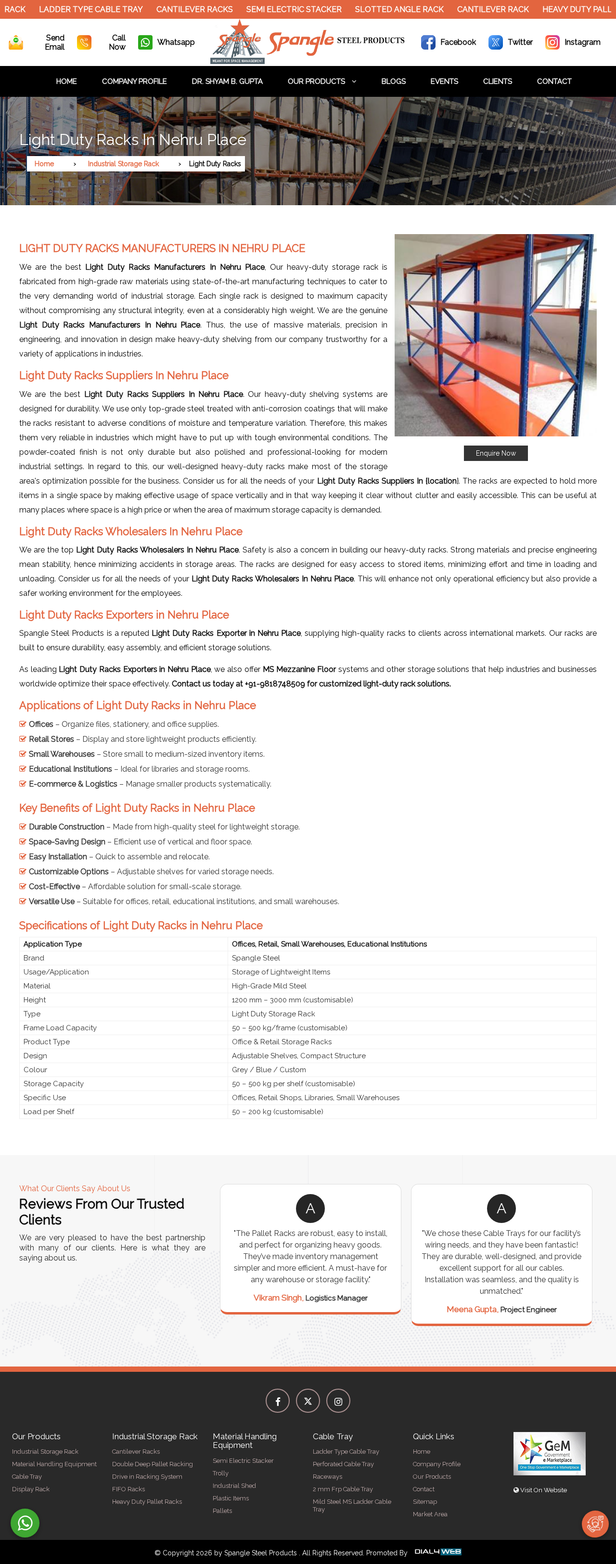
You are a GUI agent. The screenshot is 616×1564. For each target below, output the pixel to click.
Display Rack (31, 1489)
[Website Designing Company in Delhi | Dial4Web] (437, 1553)
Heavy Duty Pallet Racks (147, 1501)
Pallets (222, 1510)
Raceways (327, 1476)
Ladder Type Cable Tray (70, 9)
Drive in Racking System (147, 1476)
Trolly (221, 1473)
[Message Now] (25, 1523)
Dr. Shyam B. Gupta (227, 81)
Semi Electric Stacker (273, 9)
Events (444, 81)
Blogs (394, 81)
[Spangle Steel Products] (308, 61)
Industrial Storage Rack (123, 164)
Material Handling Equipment (54, 1464)
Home (66, 81)
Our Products (317, 81)
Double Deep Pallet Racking (152, 1464)
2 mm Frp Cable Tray (343, 1489)
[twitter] (308, 1401)
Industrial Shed (234, 1485)
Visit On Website (543, 1490)
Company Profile (134, 81)
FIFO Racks (128, 1489)
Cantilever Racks (174, 9)
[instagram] (338, 1401)
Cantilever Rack (472, 9)
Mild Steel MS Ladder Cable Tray (352, 1505)
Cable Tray (27, 1476)
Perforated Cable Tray (343, 1464)
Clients (497, 81)
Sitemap (425, 1501)
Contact (554, 81)
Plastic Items (231, 1498)
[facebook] (278, 1401)
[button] (496, 347)
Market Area (430, 1514)
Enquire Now (496, 453)
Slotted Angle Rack (378, 9)
